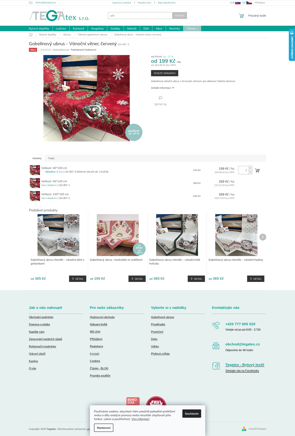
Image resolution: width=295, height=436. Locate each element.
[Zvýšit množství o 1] (250, 168)
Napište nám (144, 2)
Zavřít (169, 97)
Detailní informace (161, 87)
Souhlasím (192, 413)
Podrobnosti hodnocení (83, 49)
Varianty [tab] (37, 158)
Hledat (179, 15)
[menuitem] (39, 28)
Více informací (140, 419)
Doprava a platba (121, 2)
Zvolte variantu (164, 73)
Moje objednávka (166, 2)
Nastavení (103, 427)
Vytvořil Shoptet (257, 428)
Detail (79, 278)
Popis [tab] (51, 158)
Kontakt (94, 353)
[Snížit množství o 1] (250, 172)
